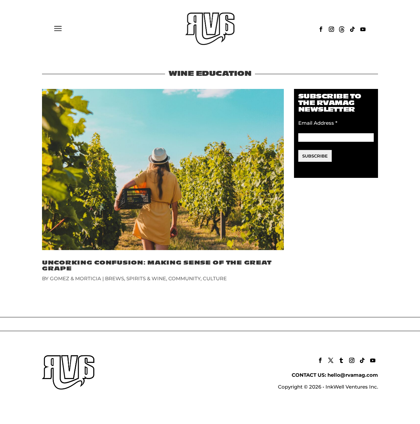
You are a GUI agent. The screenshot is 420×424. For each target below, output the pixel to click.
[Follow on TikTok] (352, 29)
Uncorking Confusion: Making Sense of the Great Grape (157, 265)
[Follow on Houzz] (342, 29)
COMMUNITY (184, 278)
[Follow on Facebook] (321, 29)
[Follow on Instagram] (331, 29)
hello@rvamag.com (352, 375)
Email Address (317, 123)
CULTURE (215, 278)
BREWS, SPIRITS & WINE (135, 278)
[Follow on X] (331, 360)
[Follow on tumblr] (341, 360)
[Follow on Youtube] (363, 29)
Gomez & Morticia (75, 278)
